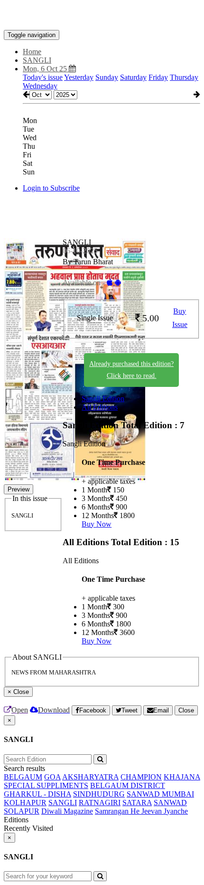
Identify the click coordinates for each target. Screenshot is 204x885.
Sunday (106, 77)
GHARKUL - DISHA (37, 794)
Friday (158, 77)
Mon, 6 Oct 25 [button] (46, 69)
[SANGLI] (102, 16)
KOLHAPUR (25, 802)
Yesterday (78, 77)
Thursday (184, 77)
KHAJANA (182, 777)
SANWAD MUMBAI (160, 794)
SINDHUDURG (99, 794)
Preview (18, 489)
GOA (52, 777)
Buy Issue (179, 318)
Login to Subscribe (51, 188)
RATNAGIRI (100, 802)
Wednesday (40, 86)
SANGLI (62, 802)
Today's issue (43, 77)
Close (186, 710)
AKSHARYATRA (90, 777)
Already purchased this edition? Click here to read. (131, 369)
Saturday (133, 77)
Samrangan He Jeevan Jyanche (141, 811)
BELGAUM (23, 777)
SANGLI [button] (37, 60)
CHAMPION (141, 777)
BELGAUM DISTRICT (127, 785)
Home (32, 52)
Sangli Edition (103, 398)
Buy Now (96, 524)
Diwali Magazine (67, 811)
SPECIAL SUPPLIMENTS (46, 785)
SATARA (137, 802)
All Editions (100, 407)
